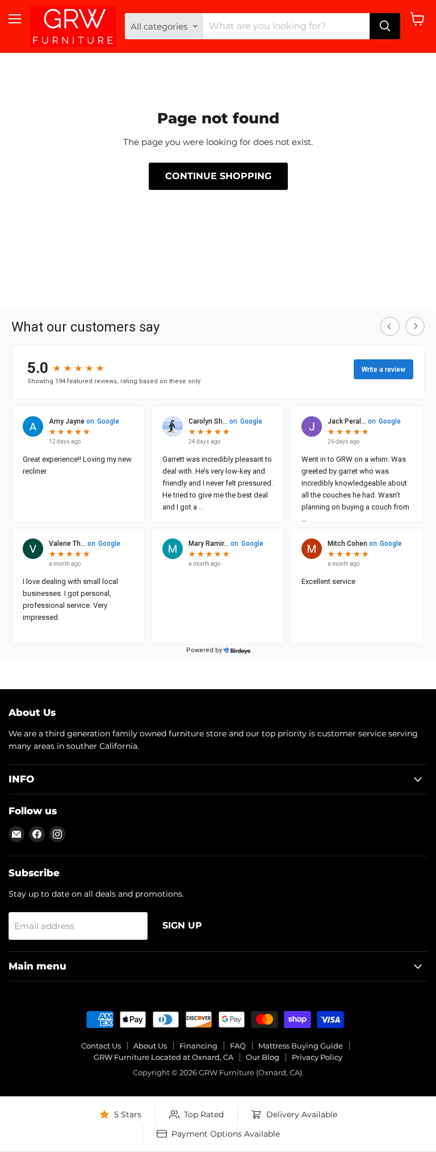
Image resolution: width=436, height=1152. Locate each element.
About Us (150, 1045)
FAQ (238, 1045)
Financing (198, 1045)
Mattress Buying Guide (300, 1045)
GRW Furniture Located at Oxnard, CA (163, 1057)
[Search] (385, 26)
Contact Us (101, 1045)
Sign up (182, 925)
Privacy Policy (317, 1057)
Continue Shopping (218, 176)
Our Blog (262, 1057)
